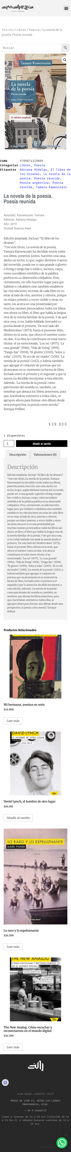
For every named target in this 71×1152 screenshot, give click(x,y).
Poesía (34, 30)
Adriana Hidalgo (33, 169)
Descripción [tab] (17, 454)
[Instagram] (5, 1082)
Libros (20, 30)
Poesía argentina (34, 183)
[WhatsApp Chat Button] (61, 1142)
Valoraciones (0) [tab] (45, 454)
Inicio (7, 30)
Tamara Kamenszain (51, 187)
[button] (66, 8)
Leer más (13, 721)
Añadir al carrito (42, 444)
